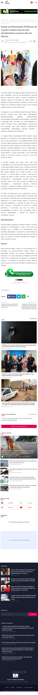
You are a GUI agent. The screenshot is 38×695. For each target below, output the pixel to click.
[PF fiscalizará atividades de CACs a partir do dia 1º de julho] (4, 471)
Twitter (19, 297)
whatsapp (29, 503)
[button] (36, 2)
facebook (10, 503)
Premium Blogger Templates (18, 690)
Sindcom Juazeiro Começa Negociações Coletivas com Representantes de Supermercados (18, 374)
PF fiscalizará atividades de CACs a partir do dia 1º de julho (23, 469)
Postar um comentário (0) (19, 426)
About (12, 687)
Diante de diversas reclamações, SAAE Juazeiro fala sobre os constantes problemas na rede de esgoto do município (18, 403)
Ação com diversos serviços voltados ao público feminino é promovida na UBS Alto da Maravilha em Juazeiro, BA (23, 588)
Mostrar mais (33, 318)
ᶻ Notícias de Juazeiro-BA (16, 19)
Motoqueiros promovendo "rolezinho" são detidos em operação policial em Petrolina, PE (22, 486)
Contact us (19, 687)
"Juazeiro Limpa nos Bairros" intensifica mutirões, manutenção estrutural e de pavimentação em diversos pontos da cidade (18, 628)
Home (7, 687)
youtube (30, 507)
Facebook (12, 296)
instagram (10, 507)
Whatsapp (23, 297)
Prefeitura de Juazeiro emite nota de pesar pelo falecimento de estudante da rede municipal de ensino (19, 345)
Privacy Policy (29, 687)
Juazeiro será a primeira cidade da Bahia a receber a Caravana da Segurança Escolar (23, 579)
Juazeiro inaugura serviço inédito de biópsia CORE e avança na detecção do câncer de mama (23, 597)
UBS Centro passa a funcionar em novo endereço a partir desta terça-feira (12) (23, 461)
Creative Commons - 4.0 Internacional (20, 282)
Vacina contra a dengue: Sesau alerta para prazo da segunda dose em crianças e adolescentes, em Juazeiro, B (23, 571)
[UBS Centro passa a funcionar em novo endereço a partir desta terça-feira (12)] (4, 463)
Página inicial (4, 19)
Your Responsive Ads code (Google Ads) (19, 540)
